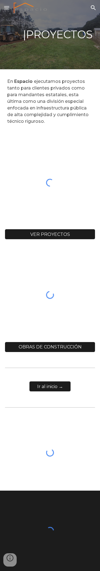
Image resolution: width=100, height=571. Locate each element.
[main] (50, 34)
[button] (6, 7)
